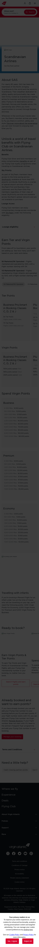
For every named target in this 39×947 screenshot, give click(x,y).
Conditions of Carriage (19, 865)
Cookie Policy (14, 935)
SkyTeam (10, 213)
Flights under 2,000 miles (12, 319)
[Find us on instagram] (8, 853)
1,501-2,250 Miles (10, 417)
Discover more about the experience (22, 123)
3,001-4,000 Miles (10, 424)
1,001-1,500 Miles (10, 414)
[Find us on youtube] (25, 853)
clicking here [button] (28, 930)
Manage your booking (12, 737)
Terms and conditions (19, 861)
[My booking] (29, 3)
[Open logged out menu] (24, 3)
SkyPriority (6, 179)
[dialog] (19, 930)
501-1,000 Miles (9, 411)
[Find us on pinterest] (31, 853)
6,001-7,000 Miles (10, 433)
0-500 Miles (8, 408)
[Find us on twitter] (19, 853)
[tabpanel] (19, 338)
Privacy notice (19, 869)
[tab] (13, 284)
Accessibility (19, 874)
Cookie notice (19, 882)
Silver (20, 372)
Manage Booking (16, 721)
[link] (19, 789)
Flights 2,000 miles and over (13, 326)
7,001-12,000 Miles (10, 436)
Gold (20, 375)
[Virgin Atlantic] (7, 3)
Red (19, 369)
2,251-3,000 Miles (10, 421)
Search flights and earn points (15, 683)
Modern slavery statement (19, 878)
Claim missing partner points (16, 770)
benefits (23, 161)
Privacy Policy (28, 935)
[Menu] (34, 3)
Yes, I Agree (12, 941)
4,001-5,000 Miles (10, 427)
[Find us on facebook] (13, 853)
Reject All (28, 941)
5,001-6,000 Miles (10, 430)
